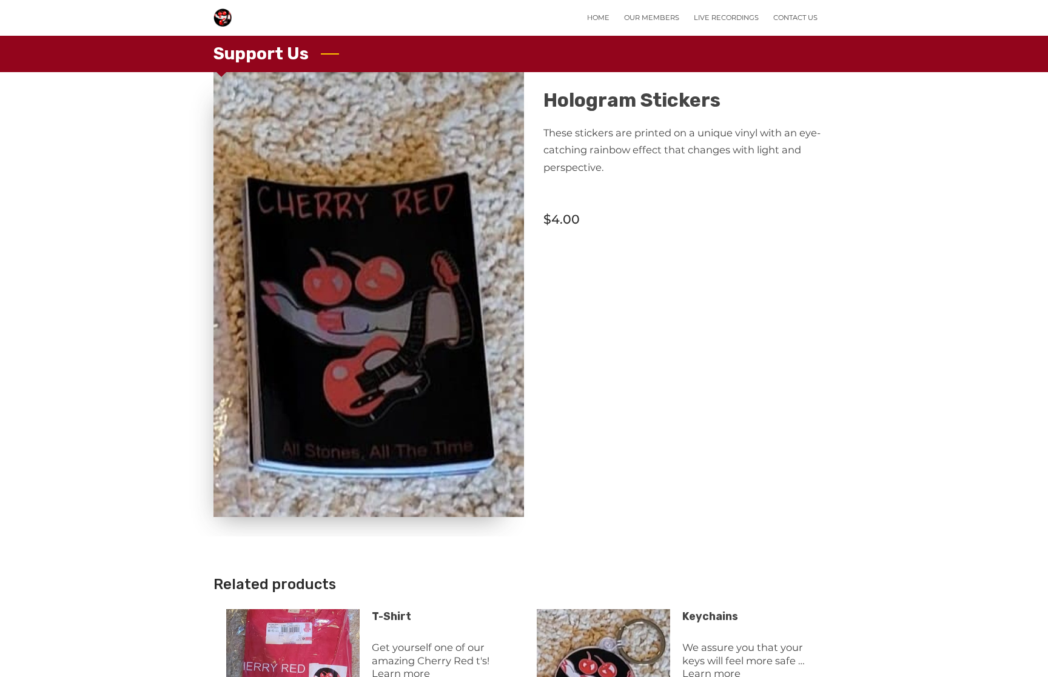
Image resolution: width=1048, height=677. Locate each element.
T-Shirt (391, 616)
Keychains (710, 616)
